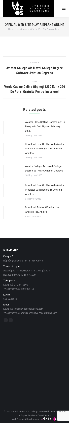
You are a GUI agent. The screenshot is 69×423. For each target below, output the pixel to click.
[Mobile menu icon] (64, 8)
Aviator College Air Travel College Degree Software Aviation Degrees (44, 168)
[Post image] (12, 127)
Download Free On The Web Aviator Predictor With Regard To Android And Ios (44, 149)
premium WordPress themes (37, 415)
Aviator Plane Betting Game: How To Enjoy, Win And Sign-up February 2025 (45, 126)
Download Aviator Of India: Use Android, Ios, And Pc (42, 209)
